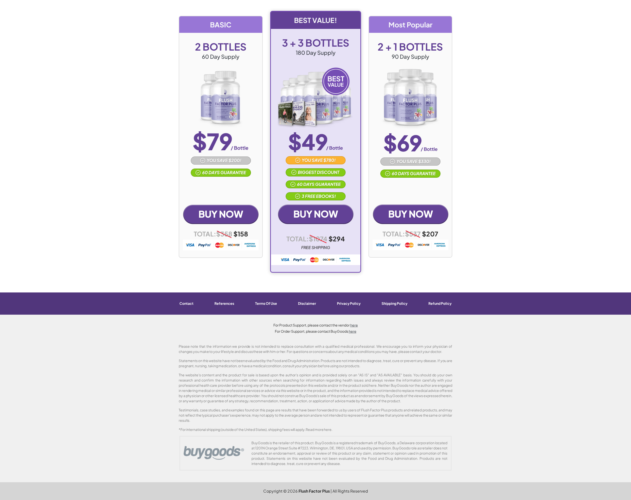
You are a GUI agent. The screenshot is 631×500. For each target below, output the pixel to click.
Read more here (319, 429)
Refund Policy (440, 303)
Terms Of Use (266, 303)
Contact (186, 303)
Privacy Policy (349, 303)
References (224, 303)
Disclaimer (307, 303)
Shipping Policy (394, 303)
